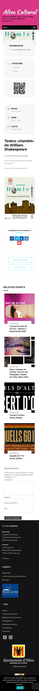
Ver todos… (6, 580)
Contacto (5, 558)
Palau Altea (6, 573)
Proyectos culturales (9, 614)
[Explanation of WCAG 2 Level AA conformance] (19, 675)
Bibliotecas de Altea (9, 624)
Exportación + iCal (20, 267)
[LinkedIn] (22, 238)
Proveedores (7, 628)
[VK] (26, 238)
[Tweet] (17, 238)
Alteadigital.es (7, 621)
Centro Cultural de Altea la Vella (14, 576)
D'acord (20, 688)
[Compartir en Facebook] (12, 238)
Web (5, 508)
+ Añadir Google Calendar (20, 260)
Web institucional (19, 666)
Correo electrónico (11, 503)
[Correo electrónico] (19, 243)
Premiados (6, 631)
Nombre (7, 497)
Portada (16, 67)
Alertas (4, 610)
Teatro (15, 71)
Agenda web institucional (11, 617)
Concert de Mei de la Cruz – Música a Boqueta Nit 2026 (18, 328)
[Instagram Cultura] (10, 637)
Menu (5, 27)
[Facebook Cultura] (5, 637)
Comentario (8, 480)
